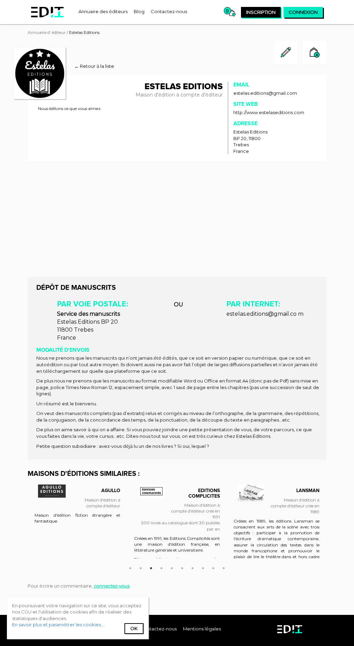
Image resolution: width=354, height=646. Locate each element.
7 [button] (192, 567)
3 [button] (151, 567)
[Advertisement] (177, 218)
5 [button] (171, 567)
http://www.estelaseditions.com (268, 112)
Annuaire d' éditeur (47, 32)
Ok (134, 628)
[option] (77, 507)
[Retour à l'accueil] (47, 12)
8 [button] (202, 567)
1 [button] (130, 567)
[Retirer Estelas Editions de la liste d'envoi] (314, 53)
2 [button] (140, 567)
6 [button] (182, 567)
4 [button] (161, 567)
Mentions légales (202, 628)
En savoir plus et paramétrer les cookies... (58, 624)
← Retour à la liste (94, 66)
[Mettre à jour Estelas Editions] (286, 62)
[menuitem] (103, 11)
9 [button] (213, 567)
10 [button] (223, 567)
